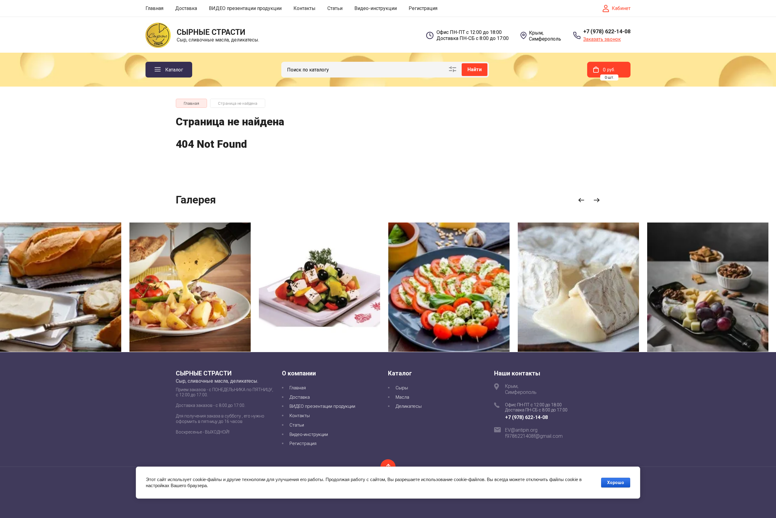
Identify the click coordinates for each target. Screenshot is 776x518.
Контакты (304, 8)
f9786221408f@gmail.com (534, 436)
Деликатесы (409, 406)
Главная (154, 8)
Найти (474, 69)
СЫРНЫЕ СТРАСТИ (211, 32)
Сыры (402, 388)
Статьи (335, 8)
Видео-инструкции (375, 8)
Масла (402, 397)
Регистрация (423, 8)
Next (596, 200)
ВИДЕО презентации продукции (245, 8)
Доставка (186, 8)
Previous (581, 200)
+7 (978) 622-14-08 (606, 31)
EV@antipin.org (521, 430)
